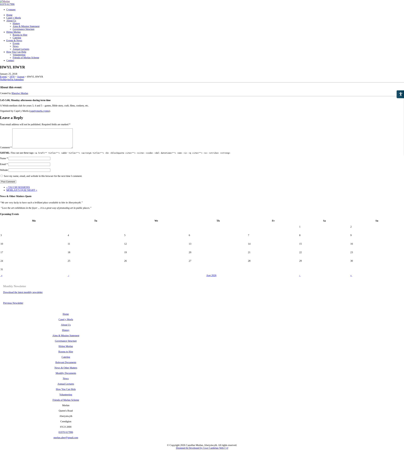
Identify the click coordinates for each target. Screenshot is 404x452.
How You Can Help (66, 389)
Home (66, 314)
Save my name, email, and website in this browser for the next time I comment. (43, 176)
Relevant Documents (65, 362)
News (66, 378)
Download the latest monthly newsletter (23, 292)
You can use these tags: (115, 152)
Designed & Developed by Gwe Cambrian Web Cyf (202, 448)
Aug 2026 (211, 275)
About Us (66, 324)
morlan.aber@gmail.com (65, 437)
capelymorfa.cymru (39, 111)
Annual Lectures (65, 384)
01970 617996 (7, 4)
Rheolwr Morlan (20, 93)
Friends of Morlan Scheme (66, 400)
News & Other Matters (65, 367)
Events (3, 76)
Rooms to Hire (65, 351)
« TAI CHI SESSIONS (18, 187)
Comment (6, 147)
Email (4, 164)
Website (4, 170)
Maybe (6, 79)
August (20, 76)
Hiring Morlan (66, 346)
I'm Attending (17, 79)
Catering (66, 357)
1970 (12, 76)
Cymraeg (10, 9)
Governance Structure (66, 341)
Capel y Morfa (66, 319)
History (65, 330)
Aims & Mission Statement (65, 335)
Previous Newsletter (13, 303)
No (1, 79)
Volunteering (65, 394)
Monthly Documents (66, 373)
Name (4, 158)
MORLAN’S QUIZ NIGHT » (21, 190)
